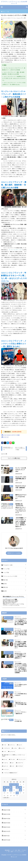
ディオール (5, 762)
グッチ (4, 751)
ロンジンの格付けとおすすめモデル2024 (21, 685)
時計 (5, 580)
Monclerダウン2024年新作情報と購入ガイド (20, 478)
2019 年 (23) (6, 840)
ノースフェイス (6, 748)
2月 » (8, 797)
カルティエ (5, 766)
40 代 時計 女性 (18, 721)
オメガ (12, 766)
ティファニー (6, 769)
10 (17, 787)
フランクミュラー (22, 759)
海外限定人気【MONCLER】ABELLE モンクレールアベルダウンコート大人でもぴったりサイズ (20, 508)
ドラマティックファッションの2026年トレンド (14, 2)
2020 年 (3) (6, 835)
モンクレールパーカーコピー (10, 601)
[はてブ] (8, 443)
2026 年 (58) (6, 810)
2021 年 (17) (6, 831)
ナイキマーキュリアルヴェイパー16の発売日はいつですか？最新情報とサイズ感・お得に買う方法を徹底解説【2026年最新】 (21, 621)
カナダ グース (20, 762)
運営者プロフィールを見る (14, 553)
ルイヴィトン (12, 744)
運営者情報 (7, 850)
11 (20, 787)
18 (20, 790)
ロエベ (12, 762)
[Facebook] (2, 443)
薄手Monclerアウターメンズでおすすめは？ (21, 496)
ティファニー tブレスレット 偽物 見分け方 (20, 713)
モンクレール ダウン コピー (15, 249)
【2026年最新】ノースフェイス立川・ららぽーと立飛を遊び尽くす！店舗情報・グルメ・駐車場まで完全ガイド (20, 522)
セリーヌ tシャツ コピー (9, 603)
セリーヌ (5, 759)
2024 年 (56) (6, 818)
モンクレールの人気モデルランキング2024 (20, 469)
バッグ (6, 572)
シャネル (15, 748)
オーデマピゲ (20, 766)
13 (4, 790)
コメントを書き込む (14, 458)
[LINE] (13, 443)
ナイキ (4, 744)
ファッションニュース (10, 576)
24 (17, 792)
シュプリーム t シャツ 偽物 (10, 599)
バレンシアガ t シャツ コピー (10, 600)
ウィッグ (6, 568)
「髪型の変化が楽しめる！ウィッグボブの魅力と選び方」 (21, 704)
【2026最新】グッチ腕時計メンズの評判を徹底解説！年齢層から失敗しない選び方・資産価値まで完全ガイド (21, 644)
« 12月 (4, 797)
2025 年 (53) (6, 814)
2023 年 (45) (6, 822)
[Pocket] (10, 443)
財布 (5, 587)
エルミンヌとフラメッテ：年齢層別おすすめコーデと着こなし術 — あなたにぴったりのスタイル (13, 78)
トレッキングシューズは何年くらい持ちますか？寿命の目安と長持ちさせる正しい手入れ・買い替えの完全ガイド (21, 633)
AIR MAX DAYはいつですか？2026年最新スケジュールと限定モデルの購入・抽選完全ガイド (21, 656)
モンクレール (5, 437)
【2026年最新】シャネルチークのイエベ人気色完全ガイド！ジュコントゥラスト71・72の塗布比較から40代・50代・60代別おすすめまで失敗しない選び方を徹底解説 (21, 668)
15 (11, 790)
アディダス (12, 759)
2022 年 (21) (6, 827)
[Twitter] (5, 443)
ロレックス (22, 748)
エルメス (20, 744)
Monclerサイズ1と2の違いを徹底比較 (20, 486)
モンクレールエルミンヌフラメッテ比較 (11, 435)
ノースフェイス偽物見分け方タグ (10, 772)
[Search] (27, 7)
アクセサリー (7, 565)
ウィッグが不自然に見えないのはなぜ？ (21, 694)
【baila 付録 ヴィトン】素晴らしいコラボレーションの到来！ (13, 755)
